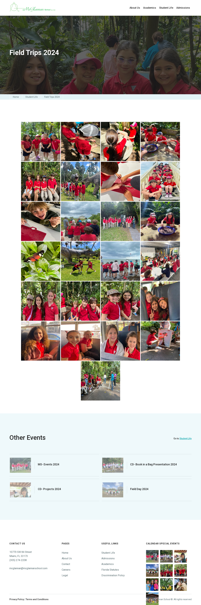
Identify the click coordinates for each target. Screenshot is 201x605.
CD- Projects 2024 (49, 489)
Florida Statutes (110, 569)
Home (16, 97)
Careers (66, 569)
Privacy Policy (16, 599)
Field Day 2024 (139, 489)
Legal (65, 575)
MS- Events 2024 (48, 464)
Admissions (108, 558)
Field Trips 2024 (52, 97)
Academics (107, 564)
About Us (67, 558)
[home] (33, 8)
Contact (66, 564)
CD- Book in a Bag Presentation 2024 (153, 464)
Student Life (31, 97)
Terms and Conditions (37, 599)
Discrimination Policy (113, 575)
